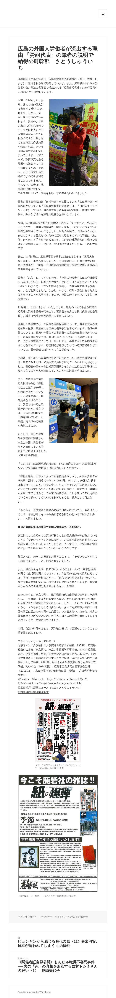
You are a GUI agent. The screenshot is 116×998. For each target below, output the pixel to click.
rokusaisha (46, 916)
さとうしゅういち (65, 916)
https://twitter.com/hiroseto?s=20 (67, 679)
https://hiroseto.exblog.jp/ (33, 691)
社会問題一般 (81, 916)
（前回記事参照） (28, 455)
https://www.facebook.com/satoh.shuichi (57, 683)
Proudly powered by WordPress (34, 992)
